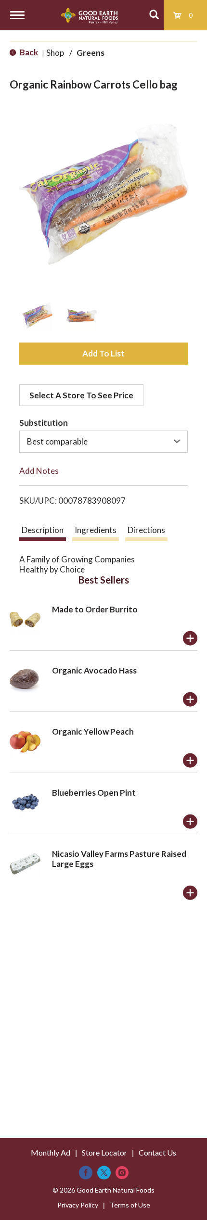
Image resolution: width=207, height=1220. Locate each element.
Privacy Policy (77, 1205)
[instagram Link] (122, 1173)
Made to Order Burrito (95, 609)
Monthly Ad (50, 1152)
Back (28, 52)
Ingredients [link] (95, 530)
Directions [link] (146, 530)
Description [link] (43, 530)
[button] (36, 315)
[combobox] (103, 441)
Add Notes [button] (39, 471)
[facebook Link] (85, 1173)
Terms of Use (130, 1205)
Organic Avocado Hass (94, 670)
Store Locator (104, 1152)
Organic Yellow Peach (93, 731)
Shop (55, 53)
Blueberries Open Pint (94, 793)
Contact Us (157, 1152)
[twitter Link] (104, 1173)
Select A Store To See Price (81, 395)
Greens (90, 53)
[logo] (89, 15)
